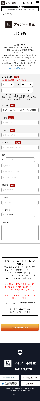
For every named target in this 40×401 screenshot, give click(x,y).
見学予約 (9, 14)
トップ (3, 14)
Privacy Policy (13, 390)
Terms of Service (23, 390)
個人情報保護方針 (15, 68)
